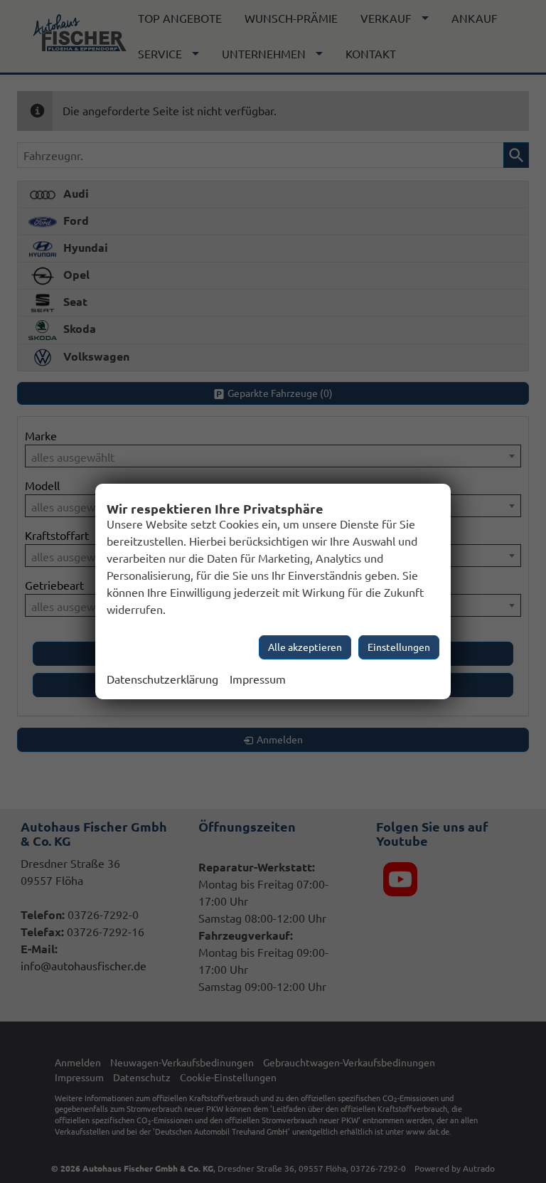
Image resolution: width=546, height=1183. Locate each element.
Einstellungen (399, 647)
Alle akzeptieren (305, 647)
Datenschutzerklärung (162, 679)
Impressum (258, 679)
